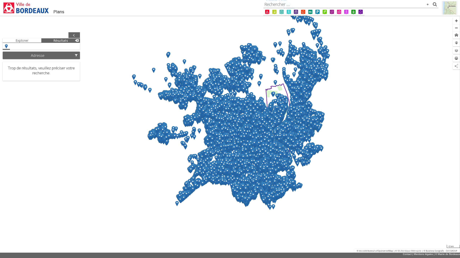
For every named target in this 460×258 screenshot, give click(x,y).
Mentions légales (423, 254)
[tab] (22, 40)
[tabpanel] (41, 62)
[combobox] (351, 4)
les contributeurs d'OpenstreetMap (376, 250)
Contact (407, 254)
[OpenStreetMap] (449, 8)
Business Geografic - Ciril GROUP (441, 250)
